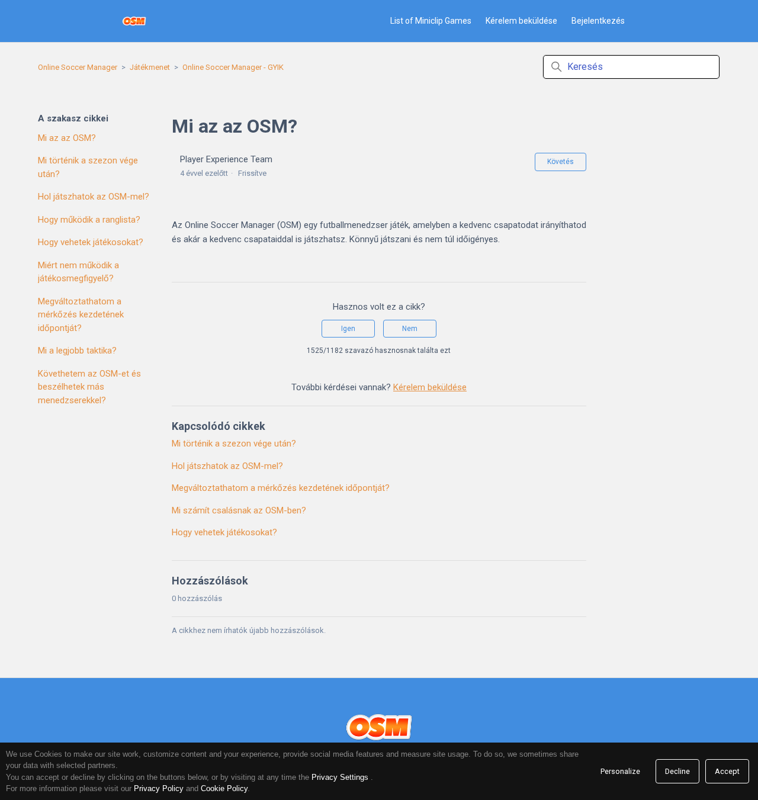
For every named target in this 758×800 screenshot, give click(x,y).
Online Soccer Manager (77, 67)
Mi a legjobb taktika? (77, 350)
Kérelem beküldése (521, 20)
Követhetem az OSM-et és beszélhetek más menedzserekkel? (89, 387)
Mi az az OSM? (67, 138)
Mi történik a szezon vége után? (88, 167)
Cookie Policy (224, 788)
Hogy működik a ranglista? (89, 219)
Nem (409, 329)
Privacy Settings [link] (339, 777)
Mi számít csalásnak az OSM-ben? (239, 510)
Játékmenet (150, 67)
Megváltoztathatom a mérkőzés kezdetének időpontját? (81, 314)
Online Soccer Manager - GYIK (233, 67)
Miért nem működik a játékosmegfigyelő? (78, 272)
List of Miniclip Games (430, 20)
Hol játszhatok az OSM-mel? (93, 196)
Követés (560, 162)
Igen (348, 329)
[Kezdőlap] (134, 21)
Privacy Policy (159, 788)
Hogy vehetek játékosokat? (90, 242)
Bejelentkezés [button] (598, 20)
